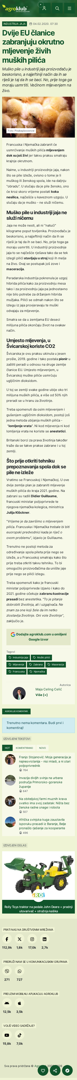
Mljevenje (18, 664)
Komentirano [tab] (24, 747)
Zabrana (38, 664)
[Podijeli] (55, 1070)
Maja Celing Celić (49, 689)
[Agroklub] (16, 8)
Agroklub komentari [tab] (16, 711)
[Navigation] (69, 8)
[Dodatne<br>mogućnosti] (67, 1070)
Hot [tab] (7, 747)
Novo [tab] (42, 747)
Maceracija (57, 664)
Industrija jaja (20, 657)
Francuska (18, 671)
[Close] (57, 8)
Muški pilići (43, 657)
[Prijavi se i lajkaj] (43, 1070)
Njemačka (39, 671)
